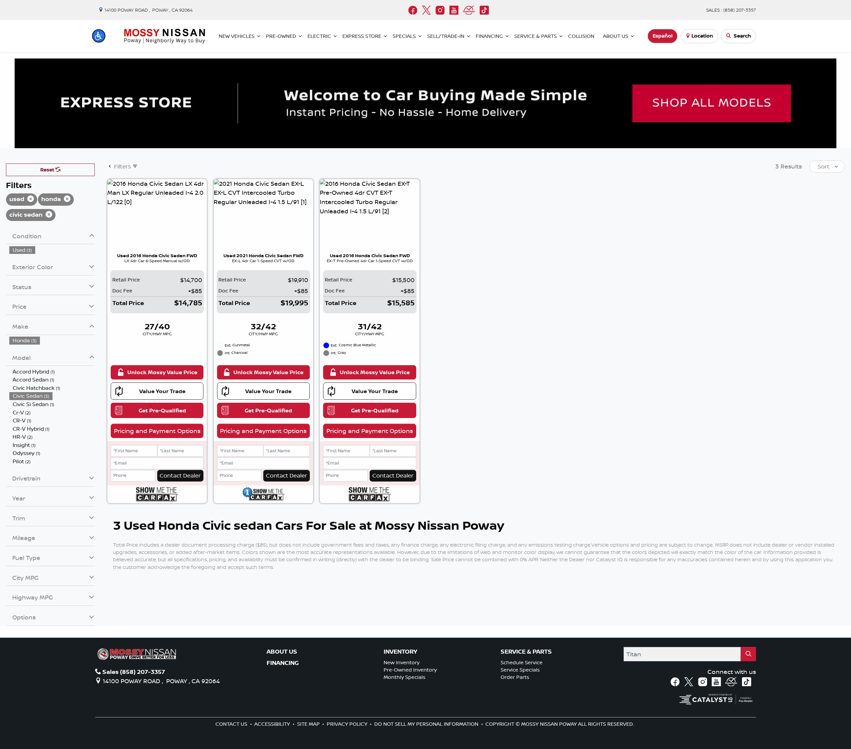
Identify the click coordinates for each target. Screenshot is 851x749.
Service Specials (520, 669)
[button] (98, 36)
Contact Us (232, 723)
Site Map (309, 723)
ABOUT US (282, 651)
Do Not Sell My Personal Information (427, 723)
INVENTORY (400, 651)
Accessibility (272, 723)
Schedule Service (522, 662)
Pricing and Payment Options (157, 430)
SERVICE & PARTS (526, 651)
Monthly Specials (405, 677)
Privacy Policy (348, 723)
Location (702, 35)
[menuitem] (52, 250)
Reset (48, 169)
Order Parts (515, 677)
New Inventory (402, 662)
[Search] (748, 654)
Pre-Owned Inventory (410, 669)
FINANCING (283, 663)
